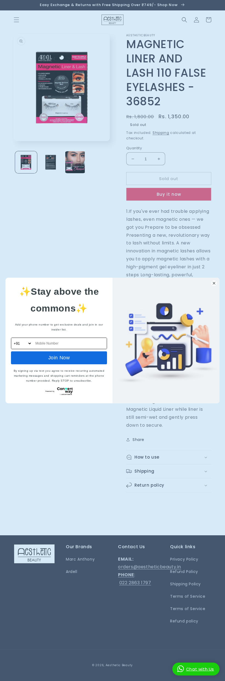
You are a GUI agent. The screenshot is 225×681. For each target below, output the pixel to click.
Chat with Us (200, 669)
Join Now (59, 357)
